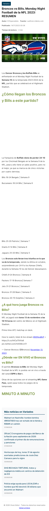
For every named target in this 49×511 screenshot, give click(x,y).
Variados (6, 4)
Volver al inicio (24, 508)
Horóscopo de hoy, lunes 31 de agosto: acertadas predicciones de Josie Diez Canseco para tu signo (22, 455)
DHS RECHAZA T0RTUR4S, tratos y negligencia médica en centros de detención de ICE (24, 471)
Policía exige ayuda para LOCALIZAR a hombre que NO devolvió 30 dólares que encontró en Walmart (22, 486)
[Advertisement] (24, 131)
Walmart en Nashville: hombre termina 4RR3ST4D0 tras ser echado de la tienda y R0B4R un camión (23, 421)
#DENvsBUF (38, 337)
